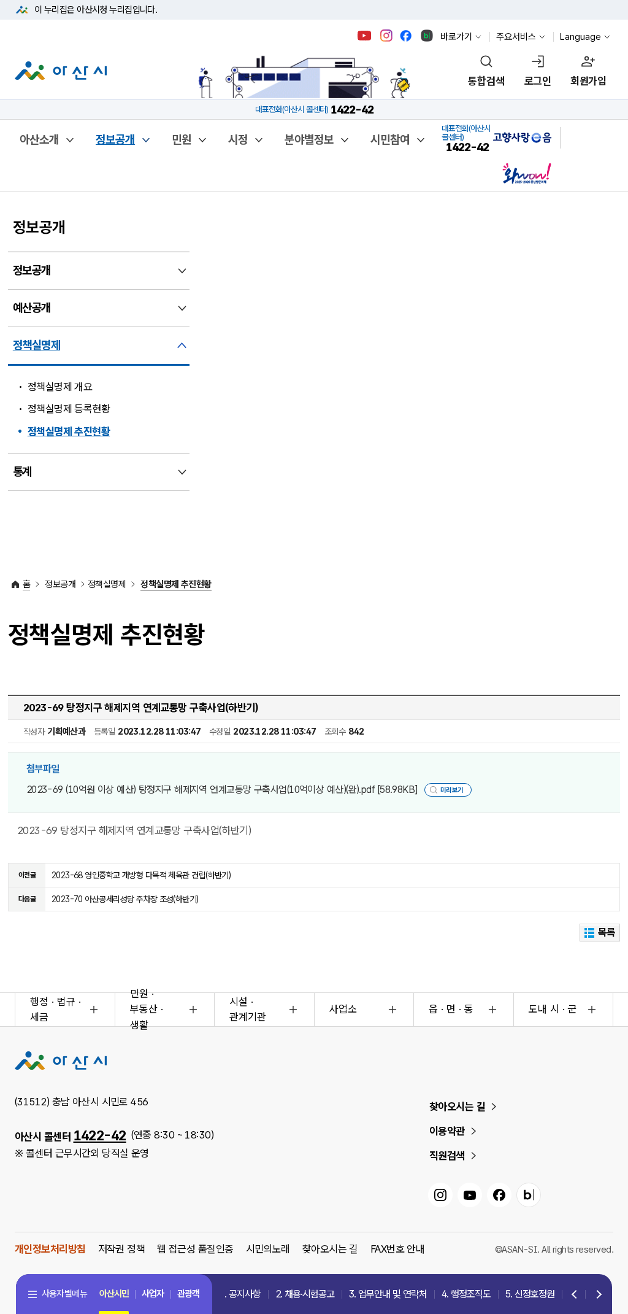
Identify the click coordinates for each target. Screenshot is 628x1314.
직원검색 (447, 1156)
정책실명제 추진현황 (69, 431)
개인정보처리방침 (50, 1249)
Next (596, 1295)
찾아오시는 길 (457, 1106)
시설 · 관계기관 (247, 1009)
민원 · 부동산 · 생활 (146, 1009)
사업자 (153, 1293)
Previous (574, 1295)
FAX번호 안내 (397, 1249)
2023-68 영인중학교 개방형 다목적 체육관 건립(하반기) (141, 875)
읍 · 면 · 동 (451, 1009)
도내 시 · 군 (553, 1009)
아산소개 (39, 140)
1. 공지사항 (240, 1294)
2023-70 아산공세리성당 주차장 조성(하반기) (125, 899)
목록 (607, 932)
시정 (238, 140)
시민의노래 (268, 1249)
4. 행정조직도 (466, 1294)
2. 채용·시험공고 (304, 1294)
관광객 (188, 1293)
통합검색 (486, 81)
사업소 (343, 1009)
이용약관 (447, 1131)
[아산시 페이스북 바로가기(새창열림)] (407, 35)
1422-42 (100, 1135)
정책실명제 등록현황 (69, 409)
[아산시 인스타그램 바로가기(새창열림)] (388, 35)
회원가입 (588, 81)
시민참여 (390, 140)
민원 (181, 140)
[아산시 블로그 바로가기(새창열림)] (427, 35)
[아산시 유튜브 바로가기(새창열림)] (365, 35)
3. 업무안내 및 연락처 (388, 1294)
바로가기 (456, 36)
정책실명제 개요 (60, 387)
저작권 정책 (121, 1249)
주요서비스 (516, 36)
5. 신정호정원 (529, 1294)
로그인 (537, 81)
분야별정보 (309, 140)
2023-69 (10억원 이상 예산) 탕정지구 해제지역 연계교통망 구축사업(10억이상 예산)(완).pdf (222, 789)
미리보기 (452, 790)
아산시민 (114, 1293)
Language (580, 36)
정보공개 (115, 140)
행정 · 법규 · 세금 (55, 1009)
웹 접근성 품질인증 (195, 1249)
